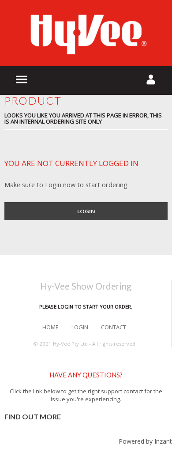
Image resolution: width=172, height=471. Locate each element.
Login (86, 211)
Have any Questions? (86, 375)
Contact (113, 327)
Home (50, 327)
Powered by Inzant (145, 441)
